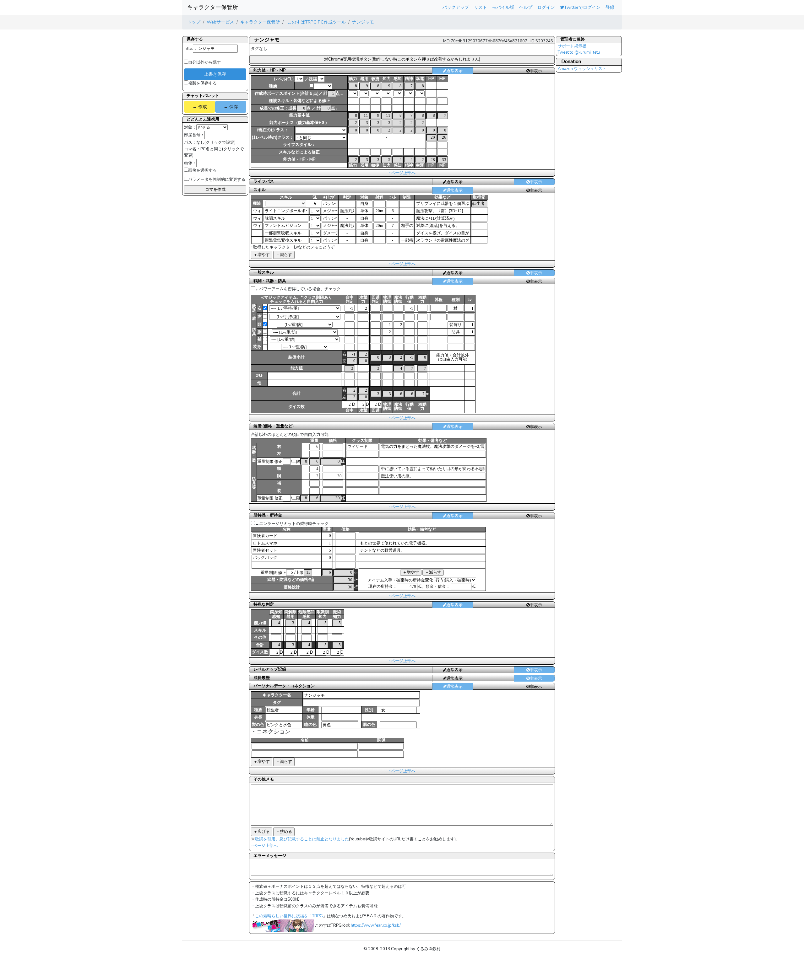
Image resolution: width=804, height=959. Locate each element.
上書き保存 (215, 74)
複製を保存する (202, 83)
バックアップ (456, 7)
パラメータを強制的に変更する (216, 179)
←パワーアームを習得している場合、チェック (298, 289)
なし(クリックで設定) (216, 142)
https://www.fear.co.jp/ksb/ (376, 925)
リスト (480, 7)
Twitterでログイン (582, 7)
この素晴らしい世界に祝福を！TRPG (289, 916)
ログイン (546, 7)
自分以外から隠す (204, 62)
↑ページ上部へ (402, 173)
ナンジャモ (363, 22)
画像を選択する (202, 170)
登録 (610, 7)
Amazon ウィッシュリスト (582, 69)
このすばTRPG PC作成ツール (316, 22)
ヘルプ (525, 7)
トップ (193, 22)
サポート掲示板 (572, 46)
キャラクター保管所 (212, 7)
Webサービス (220, 22)
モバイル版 (503, 7)
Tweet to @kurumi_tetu (579, 52)
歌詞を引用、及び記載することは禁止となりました (302, 839)
